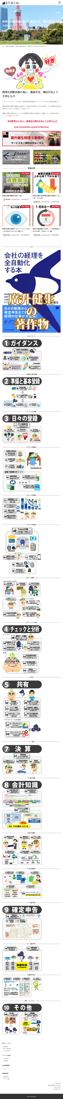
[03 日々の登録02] (22, 470)
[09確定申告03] (22, 987)
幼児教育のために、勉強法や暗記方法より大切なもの (32, 121)
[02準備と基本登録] (22, 392)
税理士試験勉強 (53, 29)
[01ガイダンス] (22, 355)
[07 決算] (22, 759)
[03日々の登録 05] (22, 599)
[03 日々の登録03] (22, 509)
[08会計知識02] (22, 850)
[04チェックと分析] (22, 649)
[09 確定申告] (22, 922)
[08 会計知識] (22, 805)
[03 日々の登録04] (22, 551)
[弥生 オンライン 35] (22, 1019)
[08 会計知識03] (22, 885)
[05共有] (22, 709)
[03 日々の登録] (22, 429)
